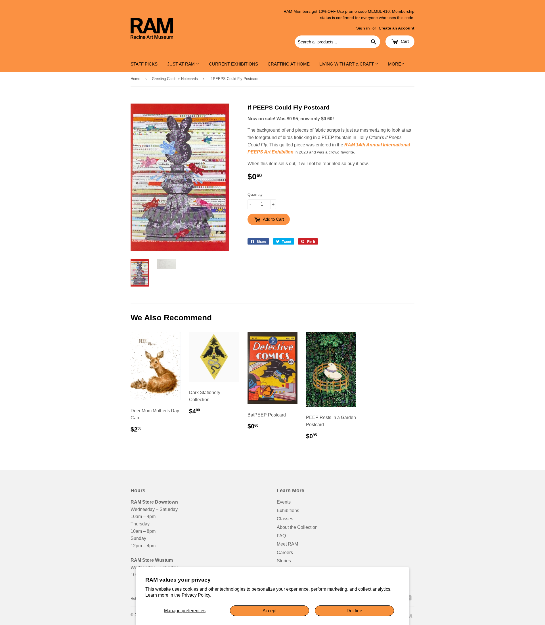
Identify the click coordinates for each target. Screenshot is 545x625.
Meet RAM (287, 544)
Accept (269, 610)
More (394, 64)
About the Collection (297, 527)
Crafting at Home (289, 64)
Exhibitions (288, 510)
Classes (285, 518)
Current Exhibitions (233, 64)
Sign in (363, 28)
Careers (285, 552)
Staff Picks (144, 64)
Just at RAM (181, 64)
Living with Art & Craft (347, 64)
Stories (284, 560)
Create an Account (396, 28)
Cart (404, 41)
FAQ (281, 535)
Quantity (255, 194)
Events (284, 502)
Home (135, 79)
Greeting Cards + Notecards (175, 79)
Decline (354, 610)
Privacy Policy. (196, 595)
